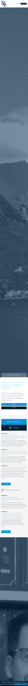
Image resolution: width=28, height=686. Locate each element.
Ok (21, 684)
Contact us (23, 3)
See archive (6, 531)
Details (13, 684)
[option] (14, 188)
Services (14, 404)
